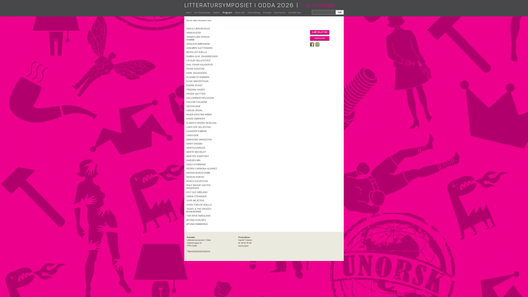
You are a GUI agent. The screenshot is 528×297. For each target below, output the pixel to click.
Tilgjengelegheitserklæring (198, 251)
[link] (202, 28)
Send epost (243, 245)
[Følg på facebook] (312, 44)
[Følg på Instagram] (317, 44)
